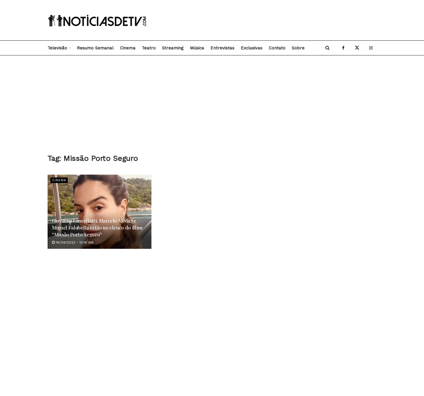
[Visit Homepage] (98, 20)
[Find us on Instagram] (370, 48)
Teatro (149, 48)
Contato (277, 48)
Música (197, 48)
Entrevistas (222, 48)
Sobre (298, 48)
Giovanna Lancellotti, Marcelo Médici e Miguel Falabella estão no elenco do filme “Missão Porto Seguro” (97, 227)
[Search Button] (327, 48)
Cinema (128, 48)
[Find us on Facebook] (343, 48)
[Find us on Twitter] (357, 48)
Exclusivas (251, 48)
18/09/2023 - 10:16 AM (74, 242)
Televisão (57, 48)
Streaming (173, 48)
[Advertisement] (271, 20)
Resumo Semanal (95, 48)
